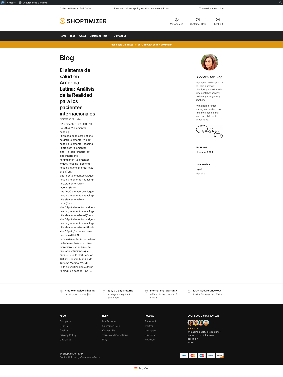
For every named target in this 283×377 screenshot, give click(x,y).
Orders (64, 326)
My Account (176, 23)
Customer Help (198, 23)
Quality (64, 330)
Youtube (150, 339)
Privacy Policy (68, 335)
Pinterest (150, 335)
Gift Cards (65, 339)
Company (65, 321)
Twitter (149, 326)
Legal (199, 169)
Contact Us (108, 330)
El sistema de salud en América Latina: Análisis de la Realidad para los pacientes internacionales (77, 92)
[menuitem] (3, 2)
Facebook (150, 321)
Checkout (218, 23)
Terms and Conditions (115, 335)
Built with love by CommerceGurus (80, 357)
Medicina (201, 173)
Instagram (150, 330)
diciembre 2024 (204, 152)
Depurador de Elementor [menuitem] (35, 2)
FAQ (104, 339)
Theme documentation (211, 8)
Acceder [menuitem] (11, 2)
